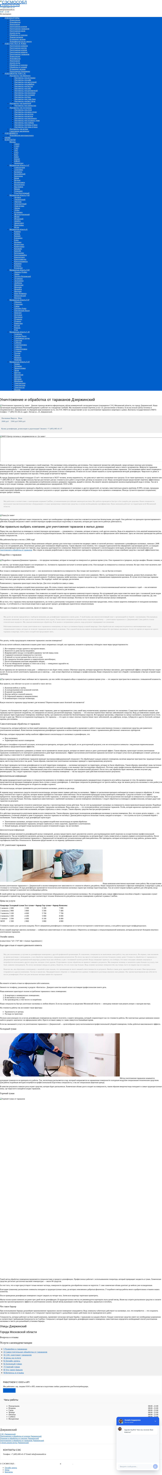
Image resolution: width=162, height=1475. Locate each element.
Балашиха (18, 172)
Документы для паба (22, 88)
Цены (7, 1470)
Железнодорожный (22, 214)
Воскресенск (19, 185)
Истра (16, 227)
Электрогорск (19, 383)
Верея (16, 178)
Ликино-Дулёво (20, 272)
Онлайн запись (11, 1468)
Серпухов (18, 340)
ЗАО (16, 150)
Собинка (17, 343)
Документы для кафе (22, 80)
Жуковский (18, 219)
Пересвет (18, 313)
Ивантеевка (19, 225)
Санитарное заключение (19, 131)
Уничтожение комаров (18, 46)
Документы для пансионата (25, 118)
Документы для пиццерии (24, 93)
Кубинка (17, 266)
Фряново (17, 360)
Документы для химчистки (25, 106)
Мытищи (18, 291)
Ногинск (17, 298)
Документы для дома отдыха (25, 127)
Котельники (19, 253)
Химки (17, 364)
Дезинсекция (14, 20)
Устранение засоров (17, 39)
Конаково (18, 249)
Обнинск (18, 302)
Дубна (16, 210)
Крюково (18, 264)
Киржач (17, 236)
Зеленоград (18, 163)
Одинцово (18, 304)
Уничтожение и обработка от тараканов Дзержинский (22, 1441)
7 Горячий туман (12, 1366)
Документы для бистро (23, 86)
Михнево (18, 287)
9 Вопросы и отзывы (14, 1372)
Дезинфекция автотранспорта (21, 135)
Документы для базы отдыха (25, 125)
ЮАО (16, 157)
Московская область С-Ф (19, 332)
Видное (17, 180)
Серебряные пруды (22, 338)
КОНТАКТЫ (10, 140)
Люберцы (18, 283)
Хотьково (18, 366)
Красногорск (19, 257)
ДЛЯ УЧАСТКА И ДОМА (15, 44)
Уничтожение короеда (18, 52)
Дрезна (17, 208)
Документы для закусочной (25, 82)
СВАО (16, 144)
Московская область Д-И (19, 195)
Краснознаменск (21, 261)
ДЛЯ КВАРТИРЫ (12, 18)
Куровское (18, 268)
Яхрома (17, 390)
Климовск (18, 238)
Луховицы (18, 279)
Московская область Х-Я (19, 362)
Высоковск (18, 187)
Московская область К (18, 229)
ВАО (16, 155)
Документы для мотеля (23, 116)
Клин (16, 240)
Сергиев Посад (20, 336)
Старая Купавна (20, 349)
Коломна (17, 242)
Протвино (18, 317)
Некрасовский (20, 296)
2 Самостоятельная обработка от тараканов (25, 1352)
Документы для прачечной (20, 103)
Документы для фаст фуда (24, 101)
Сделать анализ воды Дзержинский (14, 1443)
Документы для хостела (23, 114)
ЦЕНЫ (7, 138)
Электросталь (19, 385)
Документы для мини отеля (25, 112)
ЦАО (16, 153)
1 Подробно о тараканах (15, 1349)
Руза (16, 330)
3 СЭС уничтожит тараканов (18, 1355)
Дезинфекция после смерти (20, 41)
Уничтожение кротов (18, 48)
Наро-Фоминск (20, 293)
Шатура (17, 372)
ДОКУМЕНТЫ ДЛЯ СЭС (15, 73)
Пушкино (18, 319)
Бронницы (18, 176)
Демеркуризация (16, 37)
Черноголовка (20, 368)
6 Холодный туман (13, 1364)
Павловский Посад (22, 311)
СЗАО (16, 146)
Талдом (17, 353)
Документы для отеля (23, 110)
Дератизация (14, 24)
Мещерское (18, 285)
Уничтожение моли (17, 31)
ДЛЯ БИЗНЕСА (11, 133)
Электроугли (19, 387)
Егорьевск (18, 212)
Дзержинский (19, 199)
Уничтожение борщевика (19, 71)
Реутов (17, 325)
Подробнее (9, 1390)
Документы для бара (22, 97)
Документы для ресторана (24, 78)
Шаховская (18, 375)
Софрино (18, 347)
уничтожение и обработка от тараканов (16, 550)
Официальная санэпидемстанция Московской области (38, 1464)
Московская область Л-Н (19, 270)
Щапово (17, 377)
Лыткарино (18, 281)
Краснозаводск (20, 259)
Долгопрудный (20, 204)
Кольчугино (19, 244)
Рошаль (17, 328)
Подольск (18, 315)
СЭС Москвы (67, 1464)
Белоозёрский (19, 174)
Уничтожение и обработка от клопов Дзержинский (21, 1436)
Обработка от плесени (18, 35)
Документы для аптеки (18, 129)
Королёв (17, 251)
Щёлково (18, 379)
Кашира (17, 232)
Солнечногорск (20, 345)
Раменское (18, 323)
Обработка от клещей (18, 67)
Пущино (17, 321)
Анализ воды (14, 33)
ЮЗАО (17, 159)
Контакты (9, 1472)
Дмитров (17, 202)
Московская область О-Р (19, 300)
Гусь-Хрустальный (21, 193)
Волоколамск (19, 182)
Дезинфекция (14, 22)
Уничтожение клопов (18, 27)
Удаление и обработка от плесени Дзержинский (19, 1438)
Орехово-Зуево (20, 308)
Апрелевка (18, 170)
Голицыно (18, 191)
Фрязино (17, 358)
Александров (19, 167)
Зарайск (17, 221)
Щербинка (18, 381)
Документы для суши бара (25, 99)
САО (16, 148)
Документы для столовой (24, 95)
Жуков (16, 217)
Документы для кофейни (24, 84)
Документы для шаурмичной (26, 91)
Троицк (17, 355)
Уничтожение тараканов (19, 29)
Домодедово (19, 206)
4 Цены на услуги (12, 1358)
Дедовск (17, 197)
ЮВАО (17, 161)
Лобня (16, 274)
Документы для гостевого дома (27, 120)
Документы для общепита (19, 76)
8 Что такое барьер (13, 1369)
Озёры (16, 306)
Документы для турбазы (24, 123)
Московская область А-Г (19, 165)
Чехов (16, 370)
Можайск (18, 289)
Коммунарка (19, 246)
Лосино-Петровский (22, 276)
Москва (12, 142)
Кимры (17, 234)
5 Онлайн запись (12, 1361)
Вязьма (17, 189)
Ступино (17, 351)
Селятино (18, 334)
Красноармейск (20, 255)
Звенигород (19, 223)
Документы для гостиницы (20, 108)
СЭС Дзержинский (8, 1434)
